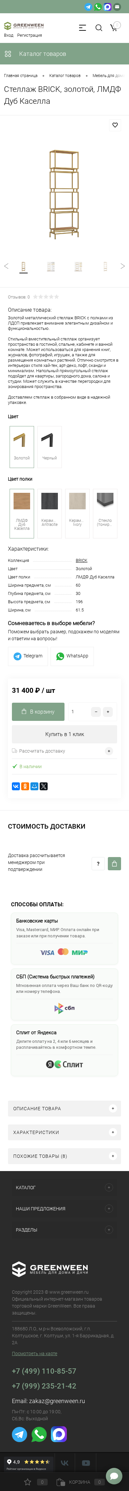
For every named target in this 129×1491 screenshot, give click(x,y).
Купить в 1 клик (64, 734)
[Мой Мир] (34, 786)
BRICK (81, 560)
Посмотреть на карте (34, 1353)
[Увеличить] (64, 194)
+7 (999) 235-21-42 (44, 1386)
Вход (8, 35)
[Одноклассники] (25, 786)
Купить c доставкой (114, 863)
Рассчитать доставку (42, 751)
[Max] (107, 6)
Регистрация (29, 35)
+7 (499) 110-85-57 (44, 1371)
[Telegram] (88, 6)
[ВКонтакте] (16, 786)
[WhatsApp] (98, 6)
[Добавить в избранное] (115, 125)
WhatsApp (77, 655)
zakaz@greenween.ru (57, 1400)
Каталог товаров (42, 53)
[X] (44, 786)
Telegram (32, 655)
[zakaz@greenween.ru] (117, 6)
